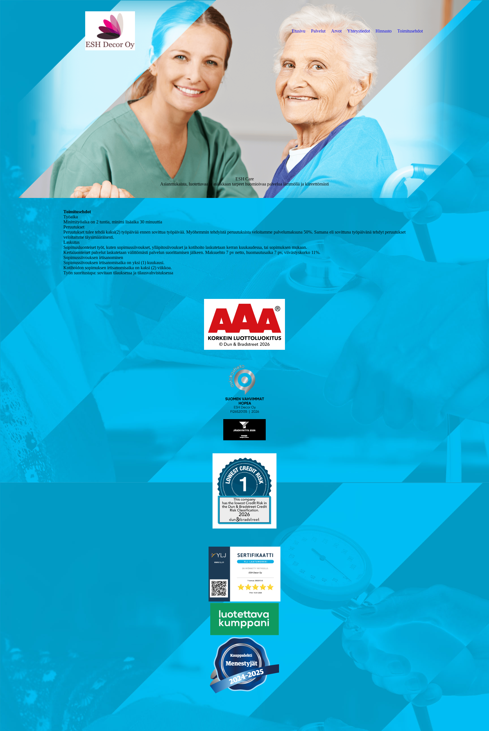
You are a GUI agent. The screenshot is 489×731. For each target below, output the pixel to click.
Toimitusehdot (410, 31)
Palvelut (318, 31)
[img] (110, 30)
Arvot (336, 31)
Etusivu (298, 31)
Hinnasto (384, 31)
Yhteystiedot (358, 31)
